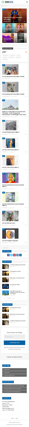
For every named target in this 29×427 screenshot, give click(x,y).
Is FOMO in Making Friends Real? (18, 264)
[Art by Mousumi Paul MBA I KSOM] (10, 69)
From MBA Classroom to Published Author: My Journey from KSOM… (17, 292)
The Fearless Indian (15, 284)
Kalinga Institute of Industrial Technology (14, 385)
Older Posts (5, 248)
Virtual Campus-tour (9, 375)
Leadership (18, 57)
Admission (7, 372)
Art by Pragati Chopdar (10, 241)
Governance (11, 57)
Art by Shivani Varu (8, 223)
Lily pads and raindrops (19, 40)
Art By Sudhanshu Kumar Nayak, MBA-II (13, 204)
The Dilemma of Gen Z (15, 271)
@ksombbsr (18, 357)
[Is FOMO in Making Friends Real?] (5, 266)
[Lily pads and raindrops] (20, 38)
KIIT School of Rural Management (12, 391)
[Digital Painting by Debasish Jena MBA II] (14, 15)
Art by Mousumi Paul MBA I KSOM (13, 76)
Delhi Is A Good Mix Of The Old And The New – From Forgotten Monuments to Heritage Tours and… (14, 113)
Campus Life (12, 55)
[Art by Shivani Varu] (10, 216)
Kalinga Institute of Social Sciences (12, 388)
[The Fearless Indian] (5, 286)
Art (3, 9)
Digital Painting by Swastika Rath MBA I (8, 30)
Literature (5, 59)
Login (16, 418)
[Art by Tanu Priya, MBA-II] (10, 143)
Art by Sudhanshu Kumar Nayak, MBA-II (13, 185)
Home (12, 418)
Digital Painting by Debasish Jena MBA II (20, 30)
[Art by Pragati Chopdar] (10, 233)
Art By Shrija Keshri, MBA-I (10, 132)
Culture (18, 55)
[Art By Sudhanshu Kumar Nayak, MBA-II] (10, 197)
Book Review (5, 55)
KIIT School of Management (17, 424)
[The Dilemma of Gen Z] (5, 273)
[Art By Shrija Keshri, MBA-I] (10, 125)
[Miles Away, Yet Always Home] (5, 279)
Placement (7, 369)
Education (5, 57)
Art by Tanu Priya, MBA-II (10, 150)
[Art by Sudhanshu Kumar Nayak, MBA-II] (10, 178)
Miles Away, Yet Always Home (17, 278)
